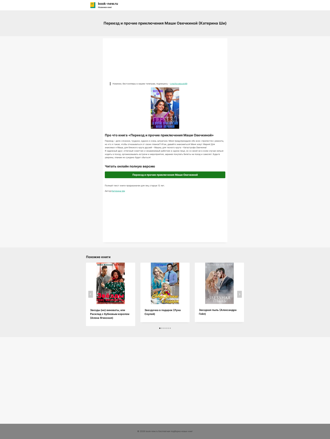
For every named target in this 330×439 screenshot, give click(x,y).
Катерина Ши (118, 191)
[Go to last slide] (90, 294)
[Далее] (239, 294)
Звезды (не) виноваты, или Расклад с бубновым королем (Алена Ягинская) (109, 314)
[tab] (159, 328)
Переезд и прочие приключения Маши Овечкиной (165, 174)
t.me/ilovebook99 (178, 83)
